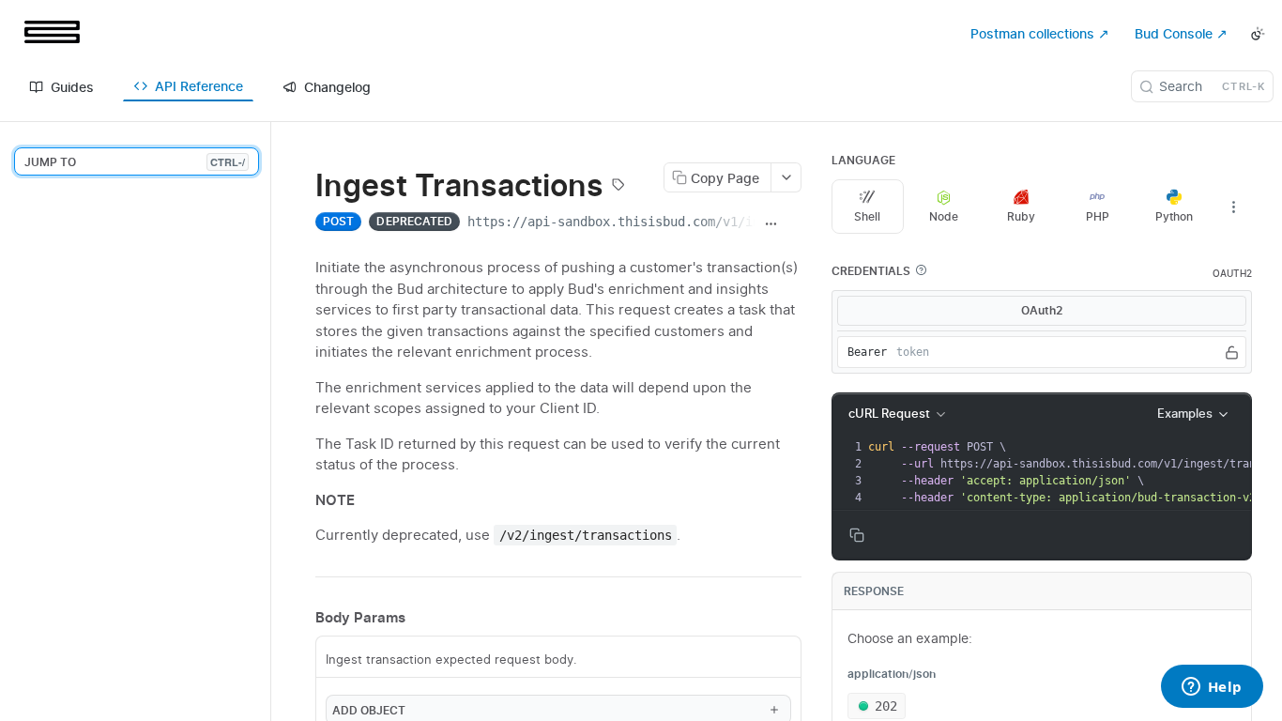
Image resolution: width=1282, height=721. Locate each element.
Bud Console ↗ (1181, 33)
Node (943, 216)
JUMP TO (134, 162)
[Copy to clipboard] (793, 223)
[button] (920, 270)
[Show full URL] (770, 223)
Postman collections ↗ (1039, 33)
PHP (1097, 216)
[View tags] (618, 187)
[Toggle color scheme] (1258, 34)
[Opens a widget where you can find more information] (1211, 688)
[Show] (1232, 352)
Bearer (867, 352)
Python (1174, 216)
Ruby (1021, 216)
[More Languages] (1233, 206)
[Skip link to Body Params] (302, 617)
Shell (867, 216)
